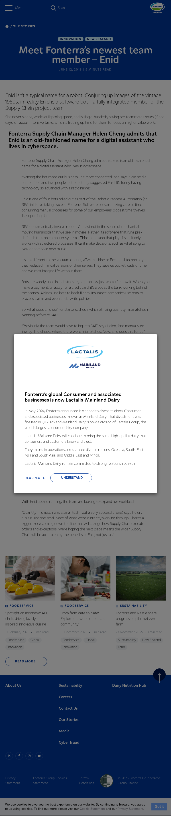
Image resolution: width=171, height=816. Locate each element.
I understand (71, 477)
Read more (35, 478)
